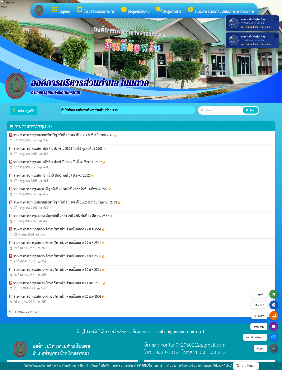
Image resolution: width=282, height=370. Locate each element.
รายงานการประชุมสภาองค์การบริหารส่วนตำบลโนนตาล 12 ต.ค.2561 (59, 229)
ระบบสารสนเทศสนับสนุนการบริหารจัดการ (221, 10)
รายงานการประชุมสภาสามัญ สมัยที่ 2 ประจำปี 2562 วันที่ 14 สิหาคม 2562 (62, 189)
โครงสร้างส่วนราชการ (95, 10)
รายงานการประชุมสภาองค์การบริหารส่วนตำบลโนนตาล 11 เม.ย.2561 (59, 283)
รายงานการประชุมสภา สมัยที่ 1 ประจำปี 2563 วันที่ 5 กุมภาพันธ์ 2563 (59, 148)
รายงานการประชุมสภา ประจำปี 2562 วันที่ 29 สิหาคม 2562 (53, 175)
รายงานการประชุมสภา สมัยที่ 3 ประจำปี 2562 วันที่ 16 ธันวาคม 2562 (59, 162)
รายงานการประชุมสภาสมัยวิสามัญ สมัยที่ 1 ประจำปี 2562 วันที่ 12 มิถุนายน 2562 (66, 202)
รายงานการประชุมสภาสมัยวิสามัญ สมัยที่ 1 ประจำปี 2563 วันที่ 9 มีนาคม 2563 (65, 135)
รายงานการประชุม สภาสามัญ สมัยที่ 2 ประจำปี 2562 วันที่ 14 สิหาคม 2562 (62, 215)
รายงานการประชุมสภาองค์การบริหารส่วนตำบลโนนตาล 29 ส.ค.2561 (59, 242)
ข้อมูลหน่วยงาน (135, 10)
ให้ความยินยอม (246, 365)
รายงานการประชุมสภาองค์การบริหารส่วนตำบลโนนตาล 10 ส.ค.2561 (59, 269)
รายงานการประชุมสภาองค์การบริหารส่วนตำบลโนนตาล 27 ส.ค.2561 (59, 256)
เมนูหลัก (60, 10)
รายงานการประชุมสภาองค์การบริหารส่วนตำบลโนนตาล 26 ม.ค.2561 (59, 296)
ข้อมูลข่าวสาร (168, 10)
